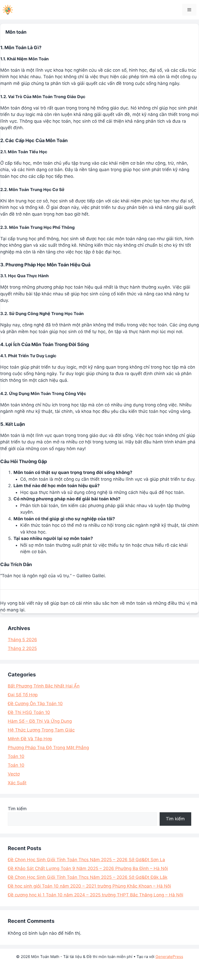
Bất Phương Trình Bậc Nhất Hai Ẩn (44, 686)
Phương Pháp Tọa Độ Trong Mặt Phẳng (48, 747)
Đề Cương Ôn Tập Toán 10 (35, 703)
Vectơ (14, 774)
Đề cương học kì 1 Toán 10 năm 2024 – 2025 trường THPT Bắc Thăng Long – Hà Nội (95, 894)
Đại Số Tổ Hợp (23, 694)
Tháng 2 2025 (22, 648)
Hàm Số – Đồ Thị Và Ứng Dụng (40, 721)
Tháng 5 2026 (22, 639)
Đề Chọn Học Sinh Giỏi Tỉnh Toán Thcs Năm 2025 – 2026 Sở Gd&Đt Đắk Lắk (87, 877)
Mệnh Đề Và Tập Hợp (30, 738)
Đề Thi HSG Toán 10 (29, 712)
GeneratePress (169, 956)
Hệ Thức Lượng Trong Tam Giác (41, 730)
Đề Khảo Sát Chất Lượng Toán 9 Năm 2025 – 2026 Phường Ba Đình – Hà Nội (88, 868)
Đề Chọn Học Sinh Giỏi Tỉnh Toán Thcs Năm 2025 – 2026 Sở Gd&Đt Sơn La (86, 859)
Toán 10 (16, 756)
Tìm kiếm (17, 808)
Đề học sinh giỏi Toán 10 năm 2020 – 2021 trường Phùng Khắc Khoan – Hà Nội (89, 886)
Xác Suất (17, 782)
